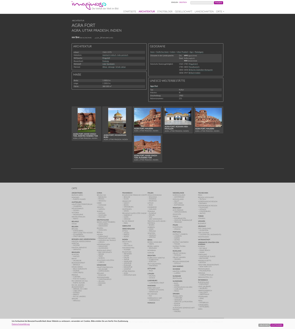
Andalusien (178, 296)
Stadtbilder (165, 11)
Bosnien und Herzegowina (84, 239)
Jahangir (111, 67)
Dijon (126, 199)
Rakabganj (199, 52)
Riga (151, 271)
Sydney (76, 210)
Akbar (104, 67)
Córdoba (178, 298)
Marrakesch (154, 300)
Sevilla (177, 305)
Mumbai (127, 250)
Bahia (74, 259)
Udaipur (127, 269)
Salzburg (203, 288)
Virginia (201, 273)
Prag (200, 195)
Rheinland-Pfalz (104, 250)
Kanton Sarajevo (79, 247)
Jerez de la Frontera (183, 302)
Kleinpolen (177, 227)
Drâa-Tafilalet (154, 288)
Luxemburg (152, 280)
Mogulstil (106, 58)
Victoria (75, 213)
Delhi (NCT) (127, 242)
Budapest (202, 223)
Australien (76, 202)
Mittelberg (204, 307)
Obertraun (204, 294)
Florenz (152, 213)
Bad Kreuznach (105, 252)
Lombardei (152, 207)
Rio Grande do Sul (80, 281)
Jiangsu (100, 207)
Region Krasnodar (181, 261)
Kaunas (152, 276)
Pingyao (101, 217)
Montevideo (203, 237)
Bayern (100, 228)
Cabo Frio (77, 291)
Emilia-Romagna (155, 195)
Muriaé (76, 271)
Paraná (75, 275)
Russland (177, 251)
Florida (201, 246)
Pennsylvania (204, 269)
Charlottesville (206, 275)
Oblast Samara (179, 257)
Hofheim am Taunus (107, 240)
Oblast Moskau (179, 253)
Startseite (129, 11)
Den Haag (178, 203)
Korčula (152, 261)
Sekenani (153, 248)
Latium (150, 203)
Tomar (177, 244)
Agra (191, 52)
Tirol (200, 301)
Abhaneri (128, 254)
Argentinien (77, 193)
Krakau (177, 229)
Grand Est (126, 201)
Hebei (99, 203)
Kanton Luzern (179, 271)
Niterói (76, 293)
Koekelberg (78, 231)
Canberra (77, 206)
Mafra (177, 238)
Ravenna (153, 201)
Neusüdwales (77, 208)
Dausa (126, 258)
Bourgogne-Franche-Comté (134, 195)
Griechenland (128, 229)
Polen (175, 225)
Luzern (177, 273)
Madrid (177, 311)
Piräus (126, 235)
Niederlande (178, 193)
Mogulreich (193, 64)
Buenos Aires (77, 195)
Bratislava (177, 278)
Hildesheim (103, 248)
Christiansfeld (104, 279)
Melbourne (78, 214)
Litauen (151, 274)
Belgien (75, 226)
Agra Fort (154, 86)
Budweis (203, 203)
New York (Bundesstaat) (208, 265)
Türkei (201, 216)
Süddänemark (103, 277)
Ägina (126, 237)
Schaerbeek (78, 234)
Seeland (100, 273)
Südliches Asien (162, 52)
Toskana (151, 211)
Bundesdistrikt (78, 263)
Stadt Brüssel (79, 236)
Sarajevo (77, 249)
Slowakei (177, 276)
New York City (205, 267)
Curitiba (76, 277)
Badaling (102, 197)
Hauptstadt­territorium (82, 204)
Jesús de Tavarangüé (183, 220)
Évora (177, 248)
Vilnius (152, 278)
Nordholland (179, 195)
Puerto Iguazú (79, 199)
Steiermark (203, 297)
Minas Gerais (77, 267)
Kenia (150, 240)
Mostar (76, 245)
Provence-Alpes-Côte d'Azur (134, 213)
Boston (202, 262)
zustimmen (276, 325)
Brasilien (76, 252)
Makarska (153, 266)
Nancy (126, 203)
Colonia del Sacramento (210, 234)
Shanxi (100, 211)
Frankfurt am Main (106, 238)
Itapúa (175, 216)
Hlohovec (203, 207)
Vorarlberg (203, 305)
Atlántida (203, 230)
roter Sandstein (108, 64)
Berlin (99, 232)
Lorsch (101, 242)
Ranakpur (128, 267)
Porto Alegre (79, 283)
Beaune (127, 197)
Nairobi (151, 253)
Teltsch (202, 199)
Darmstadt (103, 236)
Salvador (77, 261)
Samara (177, 259)
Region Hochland (206, 197)
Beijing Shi (101, 195)
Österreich (203, 280)
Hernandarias (180, 212)
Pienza (152, 215)
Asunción (177, 214)
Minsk (74, 224)
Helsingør (102, 269)
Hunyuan (102, 215)
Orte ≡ (220, 11)
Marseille (128, 215)
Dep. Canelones (204, 228)
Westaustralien (78, 217)
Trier (100, 256)
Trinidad (178, 222)
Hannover (103, 246)
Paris (126, 223)
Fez (150, 296)
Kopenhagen (103, 271)
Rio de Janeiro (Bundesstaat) (78, 286)
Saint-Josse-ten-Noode (83, 233)
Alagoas (75, 254)
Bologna (153, 197)
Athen (126, 233)
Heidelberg (103, 224)
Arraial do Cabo (80, 289)
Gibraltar (126, 226)
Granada (178, 300)
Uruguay (202, 226)
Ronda (177, 304)
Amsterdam (179, 197)
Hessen (100, 234)
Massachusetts (204, 261)
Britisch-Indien (194, 73)
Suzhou (101, 209)
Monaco (151, 303)
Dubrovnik (154, 260)
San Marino (178, 266)
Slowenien (177, 281)
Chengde (102, 205)
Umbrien (151, 227)
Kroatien (152, 255)
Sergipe (75, 299)
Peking (101, 199)
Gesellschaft (183, 11)
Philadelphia (205, 271)
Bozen (151, 225)
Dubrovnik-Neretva (156, 258)
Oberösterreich (205, 291)
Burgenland (203, 282)
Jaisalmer (128, 261)
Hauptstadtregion (105, 267)
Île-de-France (128, 221)
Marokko (152, 286)
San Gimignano (155, 219)
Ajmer (126, 256)
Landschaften (204, 11)
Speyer (101, 254)
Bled (176, 283)
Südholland (178, 199)
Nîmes (126, 211)
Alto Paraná (178, 210)
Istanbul (201, 218)
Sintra (177, 240)
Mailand (152, 209)
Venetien (151, 233)
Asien (152, 52)
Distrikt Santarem (181, 242)
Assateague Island (207, 256)
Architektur (147, 11)
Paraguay (177, 208)
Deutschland (103, 220)
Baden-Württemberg (106, 222)
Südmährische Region (207, 206)
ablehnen (264, 325)
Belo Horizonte (80, 269)
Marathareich (194, 67)
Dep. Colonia (203, 233)
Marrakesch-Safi (155, 298)
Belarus (75, 221)
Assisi (151, 229)
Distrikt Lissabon (180, 234)
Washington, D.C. (205, 277)
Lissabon (178, 236)
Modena (152, 199)
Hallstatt (203, 292)
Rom (151, 205)
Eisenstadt (204, 284)
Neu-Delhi (128, 245)
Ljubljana (178, 289)
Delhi (126, 244)
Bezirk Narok (153, 246)
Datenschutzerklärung (21, 324)
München (102, 230)
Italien (150, 193)
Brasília (76, 265)
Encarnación (180, 218)
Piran (176, 291)
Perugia (152, 231)
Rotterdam (179, 205)
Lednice (202, 209)
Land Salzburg (204, 286)
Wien (200, 309)
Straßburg (129, 207)
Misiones (75, 197)
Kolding (102, 283)
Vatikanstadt (204, 240)
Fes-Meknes (152, 294)
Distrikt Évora (179, 246)
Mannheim (103, 226)
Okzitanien (127, 209)
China (99, 193)
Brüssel (75, 229)
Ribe (100, 285)
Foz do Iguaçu (79, 279)
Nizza (126, 217)
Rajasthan (126, 252)
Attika (125, 231)
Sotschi (177, 263)
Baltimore (203, 258)
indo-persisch (122, 55)
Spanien (176, 294)
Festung (105, 61)
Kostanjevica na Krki (183, 287)
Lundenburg (205, 211)
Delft (176, 201)
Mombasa (152, 250)
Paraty (76, 294)
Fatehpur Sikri (130, 275)
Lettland (152, 268)
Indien (172, 52)
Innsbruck (204, 303)
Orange (127, 219)
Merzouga (153, 292)
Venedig (152, 235)
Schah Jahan (121, 67)
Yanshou (102, 201)
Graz (201, 298)
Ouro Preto (78, 273)
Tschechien (203, 193)
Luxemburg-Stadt (156, 283)
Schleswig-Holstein (105, 260)
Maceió (76, 256)
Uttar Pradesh (182, 52)
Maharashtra (128, 248)
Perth (75, 219)
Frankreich (127, 193)
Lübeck (101, 262)
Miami (201, 252)
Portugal (177, 232)
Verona (152, 237)
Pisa (150, 217)
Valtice (202, 213)
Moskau (177, 255)
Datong (101, 213)
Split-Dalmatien (154, 264)
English (174, 2)
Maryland (202, 254)
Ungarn (201, 221)
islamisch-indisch (109, 55)
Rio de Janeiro (79, 296)
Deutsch (183, 2)
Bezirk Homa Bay (155, 242)
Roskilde (102, 275)
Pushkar (127, 265)
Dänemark (101, 265)
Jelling (101, 281)
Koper (176, 285)
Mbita (151, 244)
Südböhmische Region (207, 201)
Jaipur (126, 259)
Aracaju (76, 301)
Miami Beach (204, 250)
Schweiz (176, 269)
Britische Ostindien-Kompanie (201, 70)
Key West (203, 248)
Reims (126, 205)
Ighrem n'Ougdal (156, 290)
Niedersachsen (103, 244)
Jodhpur (127, 263)
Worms (101, 258)
